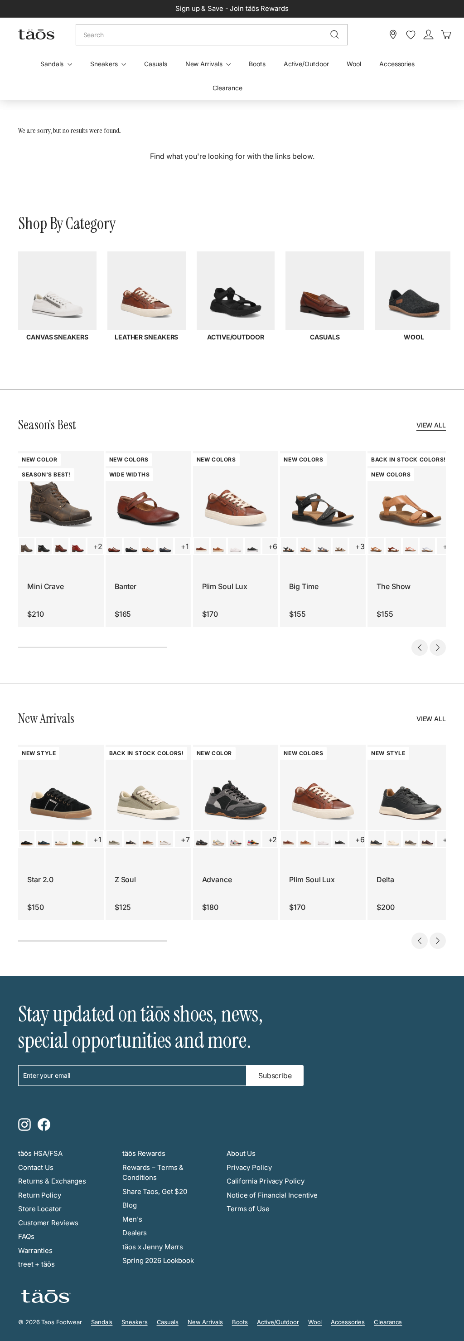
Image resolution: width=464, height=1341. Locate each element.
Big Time (303, 586)
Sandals (52, 64)
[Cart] (446, 34)
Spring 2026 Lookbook (158, 1260)
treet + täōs (36, 1264)
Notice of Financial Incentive (272, 1195)
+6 (273, 546)
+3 (360, 546)
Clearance (227, 88)
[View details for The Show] (376, 546)
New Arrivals (204, 64)
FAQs (26, 1236)
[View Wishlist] (411, 35)
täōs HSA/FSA (40, 1153)
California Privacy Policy (265, 1181)
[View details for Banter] (114, 546)
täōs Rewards (143, 1153)
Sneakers (104, 64)
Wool (354, 64)
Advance (217, 879)
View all (431, 425)
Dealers (134, 1232)
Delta (385, 879)
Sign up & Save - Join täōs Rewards (232, 8)
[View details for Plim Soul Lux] (201, 546)
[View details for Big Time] (288, 546)
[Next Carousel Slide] (438, 647)
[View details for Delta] (376, 839)
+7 (185, 839)
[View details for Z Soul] (114, 839)
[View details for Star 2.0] (26, 839)
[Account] (428, 34)
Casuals (155, 64)
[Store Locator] (393, 34)
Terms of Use (248, 1208)
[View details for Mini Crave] (26, 546)
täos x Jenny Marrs (152, 1247)
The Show (394, 586)
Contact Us (35, 1167)
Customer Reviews (48, 1222)
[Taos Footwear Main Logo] (36, 34)
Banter (125, 586)
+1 (184, 546)
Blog (129, 1205)
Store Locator (40, 1208)
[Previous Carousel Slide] (419, 647)
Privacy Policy (249, 1167)
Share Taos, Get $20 (154, 1191)
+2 (97, 546)
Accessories (397, 64)
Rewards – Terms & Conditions (153, 1172)
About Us (241, 1153)
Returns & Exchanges (52, 1181)
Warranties (35, 1250)
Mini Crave (45, 586)
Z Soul (125, 879)
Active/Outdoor (306, 64)
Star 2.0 (40, 879)
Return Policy (39, 1195)
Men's (132, 1219)
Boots (257, 64)
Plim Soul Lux (225, 586)
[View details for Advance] (201, 839)
